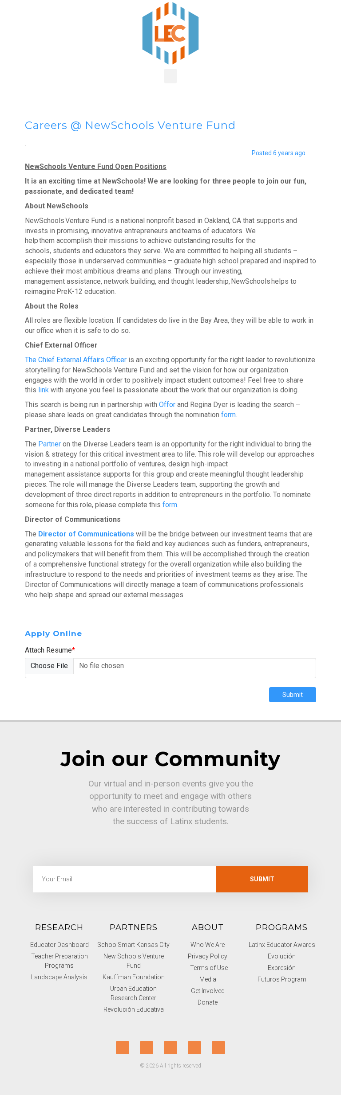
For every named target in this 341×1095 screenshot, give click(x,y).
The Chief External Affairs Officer (76, 360)
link (43, 390)
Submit (292, 694)
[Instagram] (194, 1047)
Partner (49, 444)
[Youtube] (170, 1047)
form (228, 415)
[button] (170, 76)
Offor (167, 404)
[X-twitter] (122, 1047)
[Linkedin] (218, 1047)
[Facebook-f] (146, 1047)
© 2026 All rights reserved (170, 1066)
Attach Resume (50, 650)
